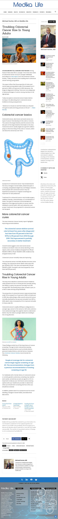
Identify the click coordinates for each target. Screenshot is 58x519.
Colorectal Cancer (20, 445)
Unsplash (14, 342)
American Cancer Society (12, 353)
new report (14, 76)
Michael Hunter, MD (21, 460)
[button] (55, 11)
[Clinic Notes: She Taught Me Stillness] (43, 105)
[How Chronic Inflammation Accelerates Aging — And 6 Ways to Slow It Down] (43, 112)
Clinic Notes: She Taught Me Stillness (50, 105)
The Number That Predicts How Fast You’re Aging (50, 138)
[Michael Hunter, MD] (9, 465)
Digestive (16, 450)
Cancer (8, 445)
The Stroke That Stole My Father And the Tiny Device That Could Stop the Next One (50, 96)
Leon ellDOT (8, 342)
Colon (13, 445)
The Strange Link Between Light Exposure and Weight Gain (49, 65)
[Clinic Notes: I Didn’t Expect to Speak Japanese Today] (43, 130)
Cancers (11, 450)
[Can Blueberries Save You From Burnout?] (43, 122)
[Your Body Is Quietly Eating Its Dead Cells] (43, 57)
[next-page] (44, 144)
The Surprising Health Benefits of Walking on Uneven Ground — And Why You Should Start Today (50, 86)
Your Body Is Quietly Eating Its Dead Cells (50, 57)
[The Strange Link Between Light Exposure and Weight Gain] (43, 64)
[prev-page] (42, 144)
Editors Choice (23, 450)
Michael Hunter (30, 445)
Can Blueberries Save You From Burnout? (49, 122)
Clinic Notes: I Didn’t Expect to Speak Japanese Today (50, 130)
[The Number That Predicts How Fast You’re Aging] (43, 138)
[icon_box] (44, 173)
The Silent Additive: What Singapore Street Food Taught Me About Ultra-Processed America (50, 75)
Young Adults (6, 448)
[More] (29, 438)
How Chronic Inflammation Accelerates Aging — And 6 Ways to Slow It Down (50, 113)
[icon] (22, 480)
